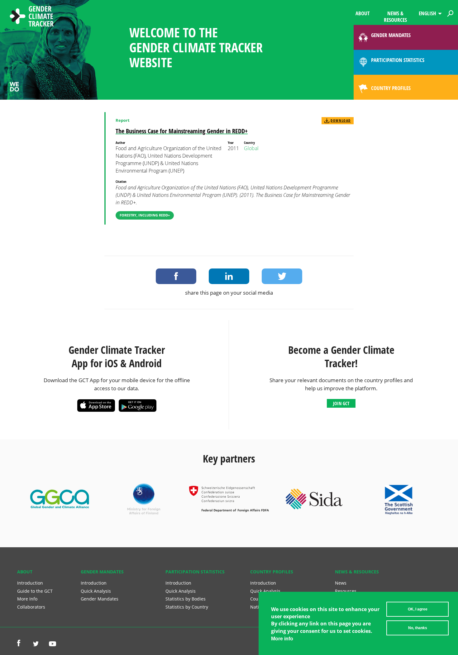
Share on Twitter (282, 276)
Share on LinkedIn (229, 276)
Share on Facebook (176, 276)
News (340, 583)
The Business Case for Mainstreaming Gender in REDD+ (182, 131)
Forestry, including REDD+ (145, 215)
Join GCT (341, 403)
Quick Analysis (96, 591)
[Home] (32, 17)
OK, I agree (417, 609)
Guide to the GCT (35, 591)
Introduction (30, 583)
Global (251, 148)
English (427, 13)
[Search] (450, 12)
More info (282, 638)
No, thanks (417, 628)
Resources (345, 591)
